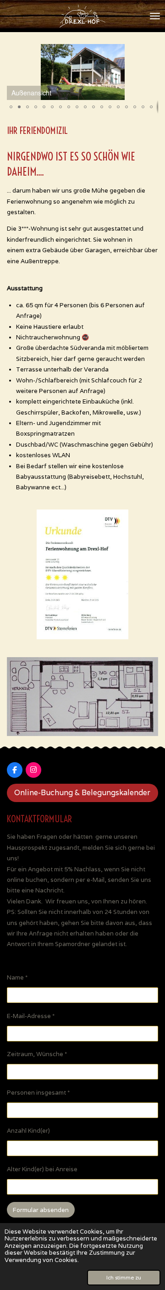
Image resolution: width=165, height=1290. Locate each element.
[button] (150, 52)
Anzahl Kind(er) (28, 1131)
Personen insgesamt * (38, 1092)
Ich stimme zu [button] (123, 1277)
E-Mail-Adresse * (31, 1016)
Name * (17, 977)
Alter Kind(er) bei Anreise (42, 1169)
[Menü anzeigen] (155, 16)
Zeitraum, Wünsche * (37, 1054)
